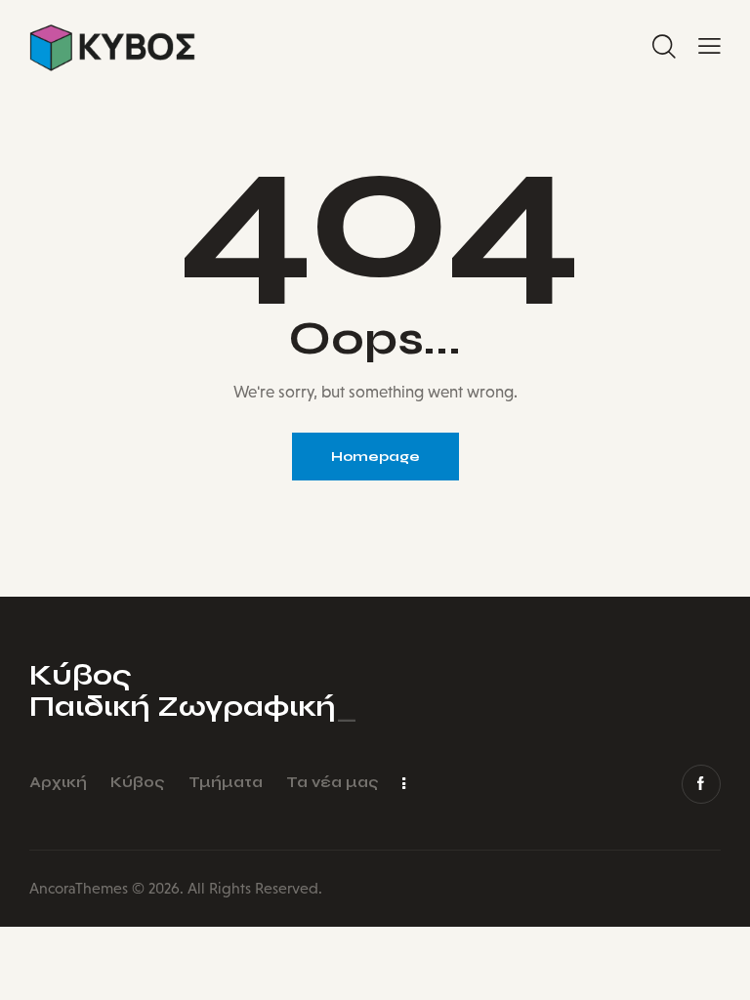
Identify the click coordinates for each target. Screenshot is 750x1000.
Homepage (375, 456)
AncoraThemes (78, 888)
